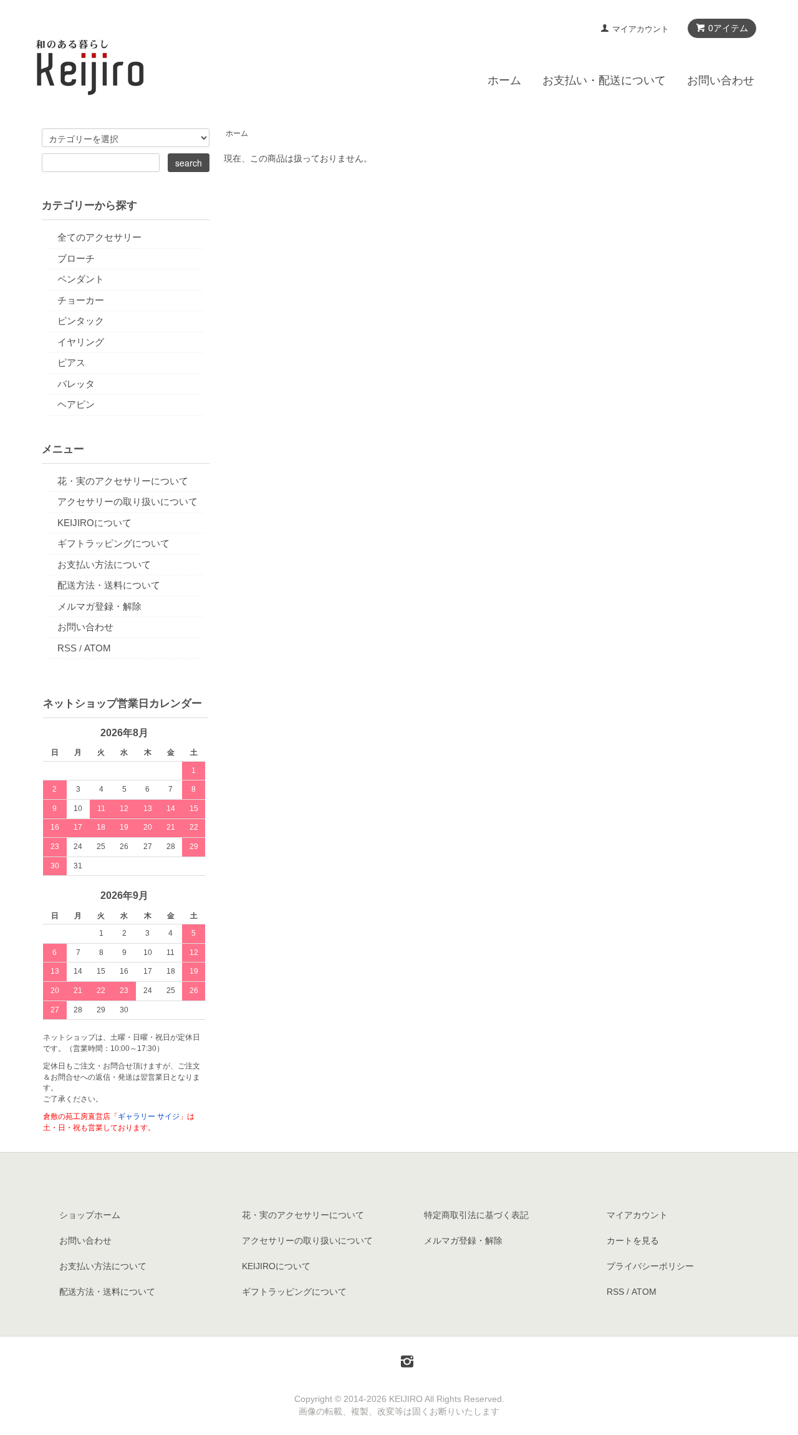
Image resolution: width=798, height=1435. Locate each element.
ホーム (504, 80)
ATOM (97, 648)
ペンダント (80, 279)
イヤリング (80, 342)
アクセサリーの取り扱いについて (127, 501)
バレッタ (76, 383)
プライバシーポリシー (650, 1266)
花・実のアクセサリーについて (122, 481)
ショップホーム (89, 1215)
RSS (67, 648)
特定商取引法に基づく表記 (476, 1215)
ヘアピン (76, 404)
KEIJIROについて (94, 522)
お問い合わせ (720, 80)
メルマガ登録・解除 (99, 606)
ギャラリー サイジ (149, 1116)
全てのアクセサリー (99, 237)
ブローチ (76, 258)
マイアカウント (640, 29)
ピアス (71, 362)
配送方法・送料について (108, 585)
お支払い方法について (104, 564)
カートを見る (633, 1240)
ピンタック (80, 320)
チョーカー (80, 300)
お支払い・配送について (604, 80)
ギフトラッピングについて (113, 543)
